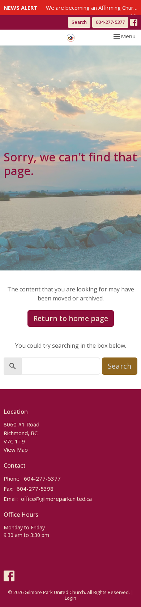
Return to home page (70, 318)
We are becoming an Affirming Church (92, 7)
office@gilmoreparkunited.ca (56, 498)
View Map (16, 449)
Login (70, 598)
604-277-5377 (110, 22)
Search (79, 22)
